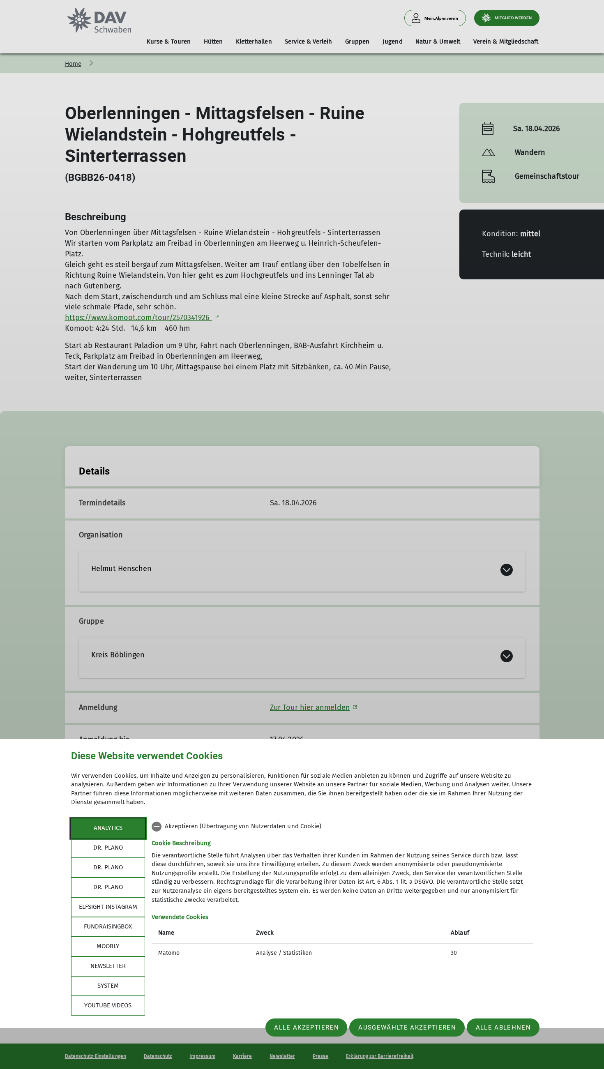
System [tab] (108, 985)
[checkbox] (342, 826)
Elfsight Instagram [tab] (108, 906)
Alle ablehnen (503, 1027)
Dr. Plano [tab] (108, 847)
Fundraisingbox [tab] (108, 926)
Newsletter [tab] (108, 966)
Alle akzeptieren (306, 1027)
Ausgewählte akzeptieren (407, 1027)
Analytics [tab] (108, 828)
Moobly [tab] (108, 946)
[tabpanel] (342, 890)
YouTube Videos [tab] (107, 1005)
